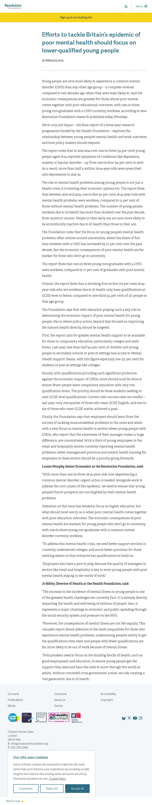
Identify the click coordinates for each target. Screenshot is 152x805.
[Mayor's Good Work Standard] (42, 719)
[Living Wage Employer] (15, 719)
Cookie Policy (57, 778)
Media (11, 706)
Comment (60, 694)
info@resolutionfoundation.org (28, 743)
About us (59, 700)
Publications (15, 700)
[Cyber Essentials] (28, 719)
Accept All (77, 788)
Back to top (13, 801)
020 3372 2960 (18, 747)
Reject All (52, 788)
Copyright (107, 700)
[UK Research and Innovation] (77, 719)
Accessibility (108, 694)
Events (58, 706)
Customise (26, 788)
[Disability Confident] (60, 719)
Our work (13, 694)
